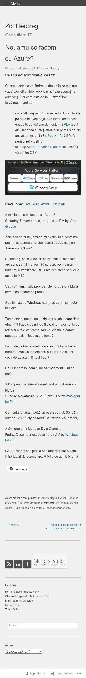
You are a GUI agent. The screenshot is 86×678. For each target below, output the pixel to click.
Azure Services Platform (44, 146)
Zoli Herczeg (21, 25)
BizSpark (49, 135)
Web (35, 204)
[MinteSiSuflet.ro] (49, 570)
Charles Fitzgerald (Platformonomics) (27, 596)
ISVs (27, 204)
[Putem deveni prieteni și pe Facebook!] (27, 570)
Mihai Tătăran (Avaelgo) (19, 600)
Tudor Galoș (12, 609)
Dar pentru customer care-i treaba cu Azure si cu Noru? (63, 526)
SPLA (65, 124)
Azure (45, 204)
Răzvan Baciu (13, 605)
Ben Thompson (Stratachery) (22, 592)
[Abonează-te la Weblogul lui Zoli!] (9, 570)
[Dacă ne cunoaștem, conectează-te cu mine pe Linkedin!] (18, 570)
